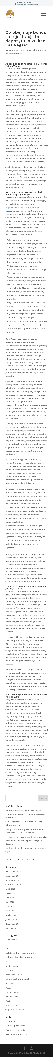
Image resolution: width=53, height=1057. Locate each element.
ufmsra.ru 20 (11, 1005)
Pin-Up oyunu (12, 992)
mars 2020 (10, 928)
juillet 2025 (10, 893)
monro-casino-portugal (17, 979)
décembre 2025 (13, 871)
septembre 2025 (13, 884)
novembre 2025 (13, 876)
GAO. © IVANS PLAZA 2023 (32, 1053)
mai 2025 (9, 902)
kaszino (9, 970)
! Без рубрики (11, 940)
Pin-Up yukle (11, 996)
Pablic (8, 988)
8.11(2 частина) (12, 966)
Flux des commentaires (17, 1030)
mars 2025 (10, 911)
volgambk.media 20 (15, 1010)
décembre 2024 (13, 924)
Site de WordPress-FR (16, 1034)
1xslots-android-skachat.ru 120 (20, 953)
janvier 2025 (11, 919)
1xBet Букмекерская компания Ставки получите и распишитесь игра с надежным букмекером (25, 814)
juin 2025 (9, 898)
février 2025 (11, 915)
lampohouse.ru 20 (14, 975)
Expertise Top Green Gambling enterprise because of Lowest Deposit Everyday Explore (26, 840)
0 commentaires (13, 53)
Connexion (10, 1021)
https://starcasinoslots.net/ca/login (22, 207)
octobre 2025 (12, 880)
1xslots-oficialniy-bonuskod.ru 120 (22, 957)
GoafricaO (14, 50)
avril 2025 (10, 906)
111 (6, 948)
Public (8, 1001)
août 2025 (10, 889)
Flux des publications (15, 1026)
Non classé (41, 50)
